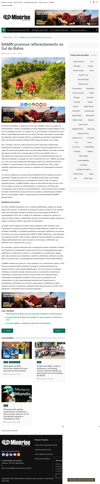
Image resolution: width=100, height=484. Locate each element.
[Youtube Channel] (15, 454)
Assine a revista (6, 2)
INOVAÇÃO (76, 111)
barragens (77, 66)
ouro (76, 142)
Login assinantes (7, 5)
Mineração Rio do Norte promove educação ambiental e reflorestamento (34, 314)
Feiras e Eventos (78, 93)
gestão (75, 106)
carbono (28, 243)
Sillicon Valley (83, 156)
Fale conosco (43, 2)
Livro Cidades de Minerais (59, 30)
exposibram (90, 88)
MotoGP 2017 (77, 138)
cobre (92, 70)
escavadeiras (77, 88)
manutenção (90, 115)
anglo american (78, 61)
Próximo (58, 331)
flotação (77, 102)
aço (92, 61)
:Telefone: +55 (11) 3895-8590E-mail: (16, 464)
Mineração (91, 129)
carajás (90, 66)
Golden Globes (89, 106)
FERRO (91, 93)
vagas (91, 174)
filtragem (76, 97)
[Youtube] (41, 104)
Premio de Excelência (78, 30)
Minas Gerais (83, 124)
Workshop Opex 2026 (40, 30)
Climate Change (78, 70)
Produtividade (89, 147)
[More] (44, 104)
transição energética (83, 169)
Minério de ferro (83, 133)
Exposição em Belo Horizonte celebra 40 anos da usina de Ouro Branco (16, 368)
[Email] (37, 104)
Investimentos (89, 111)
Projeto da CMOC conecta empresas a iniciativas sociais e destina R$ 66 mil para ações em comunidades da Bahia (50, 371)
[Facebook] (22, 104)
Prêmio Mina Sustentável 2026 (18, 30)
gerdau (90, 102)
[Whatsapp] (29, 104)
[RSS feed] (18, 454)
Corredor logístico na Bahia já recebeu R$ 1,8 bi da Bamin (28, 323)
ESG (20, 53)
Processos (76, 147)
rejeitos (90, 151)
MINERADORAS (77, 129)
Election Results (83, 79)
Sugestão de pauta (30, 2)
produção (77, 151)
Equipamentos (83, 84)
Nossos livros (18, 2)
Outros (89, 142)
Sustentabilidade (83, 160)
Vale (75, 178)
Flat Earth (90, 97)
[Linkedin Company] (11, 454)
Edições (51, 2)
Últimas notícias (14, 362)
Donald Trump (83, 75)
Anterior (8, 331)
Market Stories (78, 120)
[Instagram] (33, 104)
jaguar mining (76, 115)
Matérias (91, 120)
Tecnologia (83, 165)
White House (88, 178)
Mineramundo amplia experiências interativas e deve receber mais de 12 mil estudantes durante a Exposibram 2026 (16, 414)
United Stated (78, 174)
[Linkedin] (25, 104)
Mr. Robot (90, 138)
